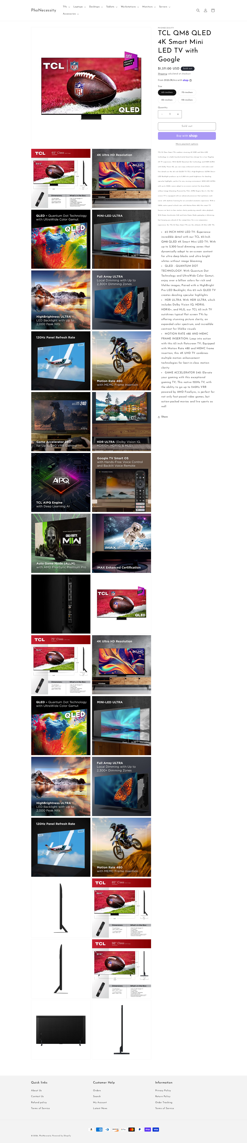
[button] (66, 6)
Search (97, 1096)
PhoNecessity (45, 1136)
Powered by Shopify (61, 1136)
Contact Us (37, 1096)
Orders (97, 1091)
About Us (36, 1091)
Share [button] (164, 417)
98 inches (188, 101)
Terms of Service (40, 1108)
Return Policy (163, 1096)
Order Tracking (163, 1102)
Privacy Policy (163, 1091)
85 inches (168, 101)
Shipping (162, 74)
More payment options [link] (187, 144)
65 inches (168, 93)
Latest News (100, 1108)
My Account (100, 1102)
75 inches (189, 93)
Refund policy (39, 1102)
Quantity (162, 107)
